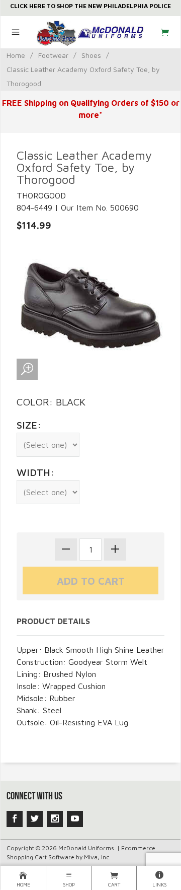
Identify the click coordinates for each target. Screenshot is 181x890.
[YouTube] (75, 819)
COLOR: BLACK (51, 401)
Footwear (53, 55)
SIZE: (29, 425)
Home (16, 55)
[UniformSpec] (91, 32)
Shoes (91, 55)
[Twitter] (35, 819)
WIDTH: (35, 472)
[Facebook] (15, 819)
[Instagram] (55, 819)
